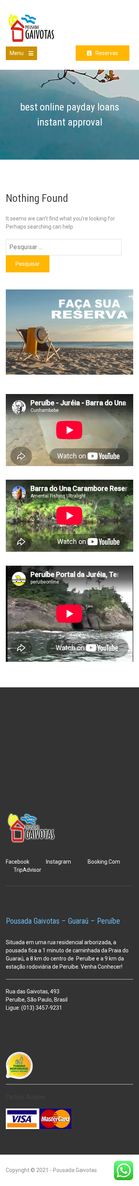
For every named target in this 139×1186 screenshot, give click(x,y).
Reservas (106, 53)
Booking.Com (104, 862)
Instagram (58, 862)
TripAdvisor (27, 870)
